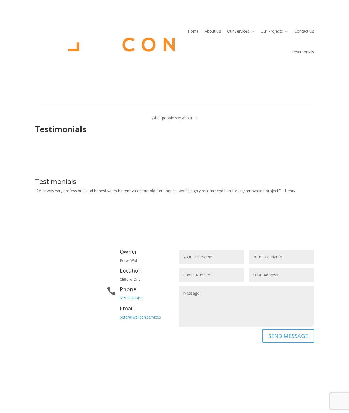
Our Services (238, 31)
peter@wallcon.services (140, 317)
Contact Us (304, 31)
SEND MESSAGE (288, 335)
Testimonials (302, 51)
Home (193, 31)
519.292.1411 (131, 298)
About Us (213, 31)
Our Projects (272, 31)
